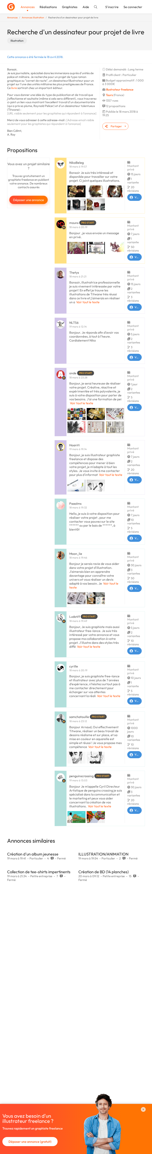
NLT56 (74, 323)
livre (14, 88)
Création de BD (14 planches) (103, 871)
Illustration (17, 40)
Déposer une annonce (28, 200)
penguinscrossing (81, 776)
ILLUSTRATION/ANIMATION (103, 854)
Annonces (28, 7)
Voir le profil (138, 197)
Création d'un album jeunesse (32, 854)
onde (72, 373)
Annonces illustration (33, 17)
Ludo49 (74, 617)
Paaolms (75, 503)
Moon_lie (75, 554)
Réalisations (48, 7)
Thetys (74, 272)
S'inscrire (112, 7)
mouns (74, 223)
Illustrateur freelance (119, 89)
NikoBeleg (76, 163)
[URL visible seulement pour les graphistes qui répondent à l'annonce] (51, 113)
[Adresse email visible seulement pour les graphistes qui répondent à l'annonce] (50, 122)
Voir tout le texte (88, 302)
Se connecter (133, 7)
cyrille (73, 666)
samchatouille (79, 717)
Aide (86, 7)
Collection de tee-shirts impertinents (38, 871)
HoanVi (74, 445)
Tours (109, 95)
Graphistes (69, 7)
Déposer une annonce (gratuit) (30, 1142)
